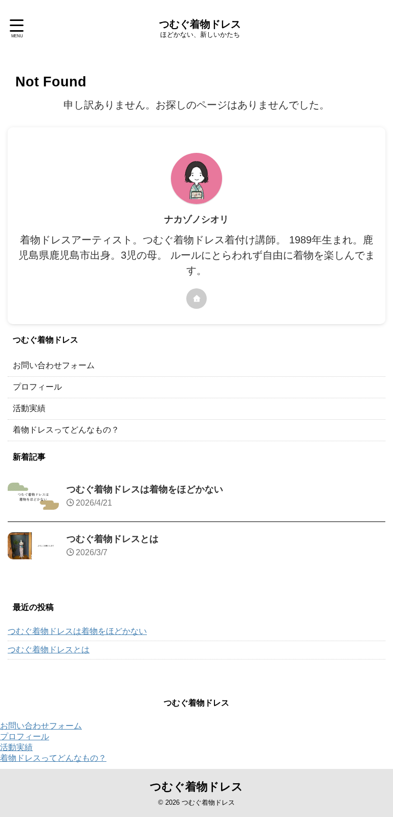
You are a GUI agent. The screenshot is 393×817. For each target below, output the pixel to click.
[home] (196, 298)
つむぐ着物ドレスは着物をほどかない (145, 489)
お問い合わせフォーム (54, 365)
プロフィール (37, 386)
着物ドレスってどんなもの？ (66, 429)
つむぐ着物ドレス (200, 24)
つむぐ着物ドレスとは (113, 539)
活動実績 (29, 408)
